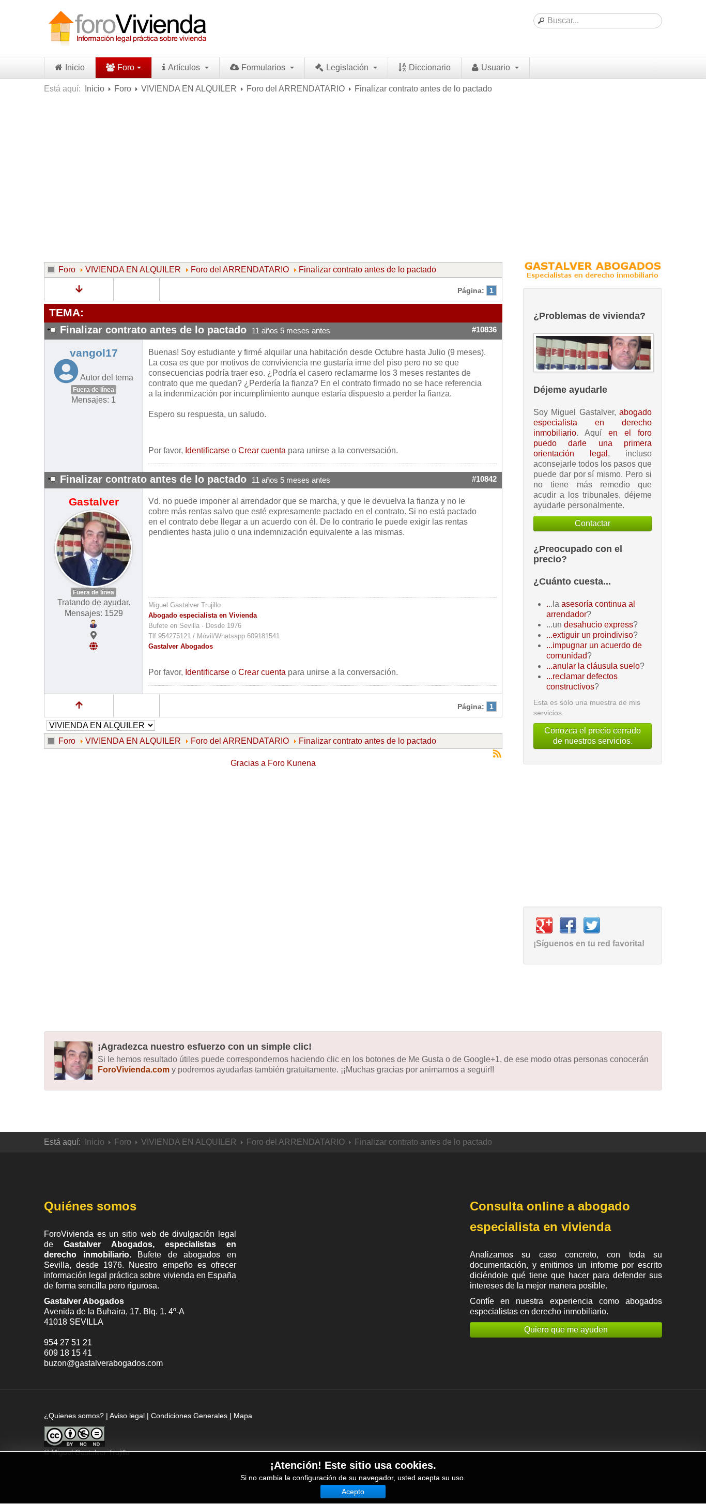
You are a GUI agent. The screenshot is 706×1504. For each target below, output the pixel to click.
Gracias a (248, 763)
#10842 (484, 479)
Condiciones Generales (189, 1415)
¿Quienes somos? (74, 1415)
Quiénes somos (90, 1206)
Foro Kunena (292, 763)
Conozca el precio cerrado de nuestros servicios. (592, 735)
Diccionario (430, 67)
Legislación (348, 67)
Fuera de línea (93, 389)
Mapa (243, 1415)
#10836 (484, 330)
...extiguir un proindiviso (589, 635)
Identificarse (207, 450)
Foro (125, 67)
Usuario (496, 67)
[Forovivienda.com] (126, 28)
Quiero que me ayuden (566, 1329)
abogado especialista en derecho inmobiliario (592, 422)
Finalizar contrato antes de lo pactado (367, 269)
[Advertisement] (353, 176)
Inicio (75, 67)
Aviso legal (127, 1415)
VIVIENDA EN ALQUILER (189, 88)
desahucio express (598, 624)
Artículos (185, 67)
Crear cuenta (262, 450)
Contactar (592, 523)
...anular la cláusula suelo (593, 666)
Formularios (264, 67)
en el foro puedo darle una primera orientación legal (592, 443)
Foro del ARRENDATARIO (296, 88)
